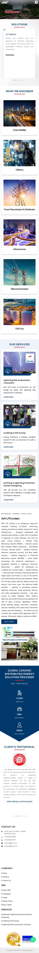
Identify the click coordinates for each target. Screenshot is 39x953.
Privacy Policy (7, 901)
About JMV (6, 890)
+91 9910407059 (10, 837)
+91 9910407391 (9, 840)
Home (4, 873)
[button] (14, 80)
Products (5, 877)
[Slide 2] (15, 18)
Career (4, 897)
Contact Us (6, 880)
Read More (10, 55)
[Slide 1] (11, 18)
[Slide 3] (19, 18)
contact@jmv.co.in (10, 843)
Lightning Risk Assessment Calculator (16, 924)
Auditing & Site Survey (14, 433)
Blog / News (7, 905)
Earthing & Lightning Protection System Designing (19, 484)
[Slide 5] (27, 18)
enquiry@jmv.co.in (10, 846)
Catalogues (6, 894)
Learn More (8, 397)
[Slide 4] (23, 18)
